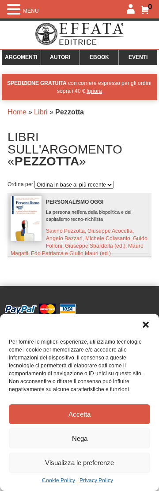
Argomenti (21, 57)
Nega (79, 438)
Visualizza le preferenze (79, 462)
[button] (145, 324)
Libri (41, 112)
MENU (31, 11)
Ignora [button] (94, 91)
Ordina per (21, 184)
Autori (60, 57)
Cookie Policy (58, 480)
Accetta (79, 414)
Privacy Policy (96, 480)
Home (17, 112)
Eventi (138, 57)
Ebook (99, 57)
